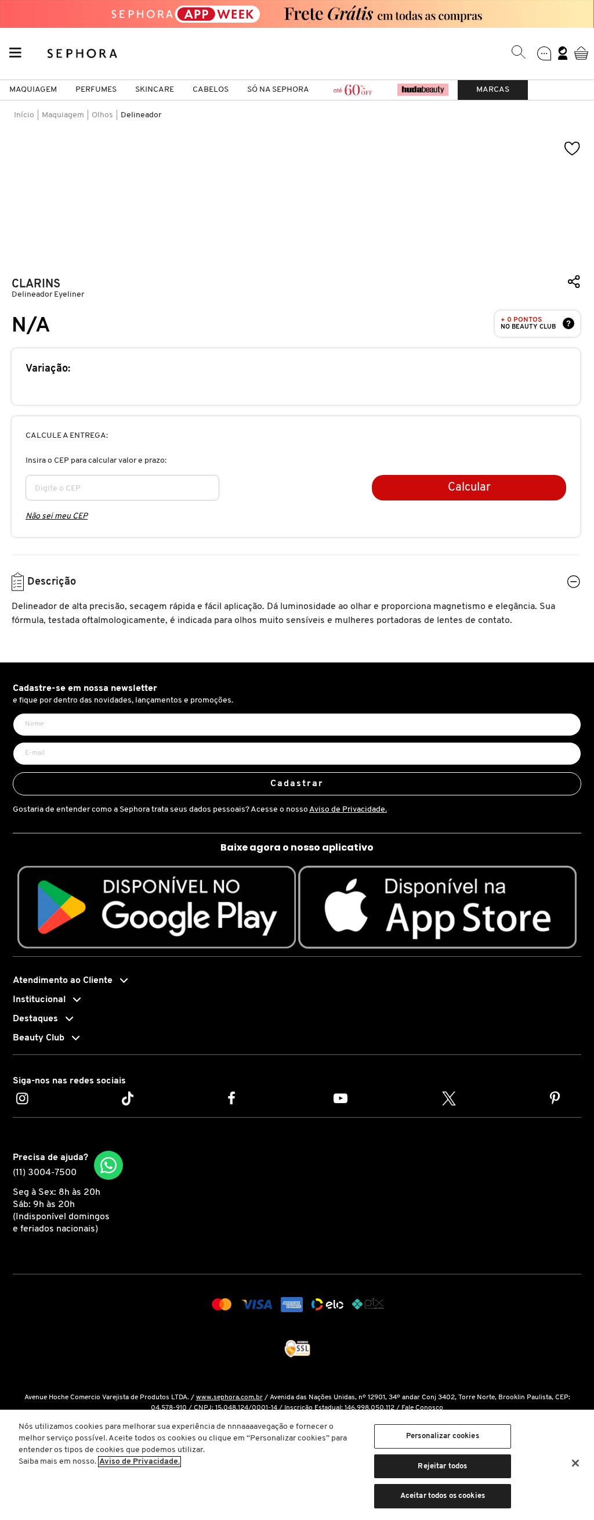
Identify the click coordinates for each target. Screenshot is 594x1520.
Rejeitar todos (442, 1466)
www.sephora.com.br (229, 1397)
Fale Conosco (422, 1407)
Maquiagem (33, 89)
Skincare (154, 89)
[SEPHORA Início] (82, 53)
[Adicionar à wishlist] (572, 149)
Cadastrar (297, 783)
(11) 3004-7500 (45, 1172)
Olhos (102, 115)
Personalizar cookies (442, 1436)
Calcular (469, 488)
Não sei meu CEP (57, 516)
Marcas (492, 89)
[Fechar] (575, 1463)
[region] (297, 1465)
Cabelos (211, 89)
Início (24, 115)
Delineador (141, 115)
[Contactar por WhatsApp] (108, 1165)
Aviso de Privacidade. (348, 809)
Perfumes (96, 89)
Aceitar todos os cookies (442, 1496)
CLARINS (36, 284)
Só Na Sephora (278, 89)
